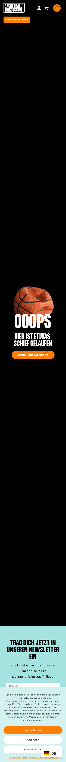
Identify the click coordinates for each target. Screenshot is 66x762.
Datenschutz (36, 757)
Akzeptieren (33, 730)
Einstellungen (33, 749)
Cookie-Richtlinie (18, 757)
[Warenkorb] (46, 8)
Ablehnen (33, 739)
